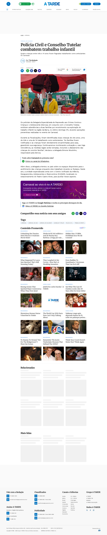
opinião (73, 508)
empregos (73, 500)
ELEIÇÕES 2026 (29, 9)
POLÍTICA (40, 9)
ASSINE (97, 4)
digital (64, 510)
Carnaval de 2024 (33, 222)
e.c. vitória (74, 498)
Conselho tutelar (59, 222)
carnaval (23, 222)
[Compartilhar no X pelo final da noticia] (80, 213)
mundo (72, 506)
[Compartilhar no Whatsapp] (27, 70)
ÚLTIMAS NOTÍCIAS (16, 9)
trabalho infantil (80, 222)
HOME (22, 35)
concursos (65, 506)
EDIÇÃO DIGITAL (96, 9)
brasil (63, 500)
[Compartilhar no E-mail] (39, 70)
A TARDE (88, 496)
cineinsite (65, 504)
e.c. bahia (73, 496)
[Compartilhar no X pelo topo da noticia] (35, 70)
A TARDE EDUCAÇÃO (91, 502)
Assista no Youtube (30, 194)
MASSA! (88, 500)
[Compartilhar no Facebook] (31, 70)
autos (63, 496)
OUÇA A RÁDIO (26, 4)
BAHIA (67, 9)
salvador (64, 512)
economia (65, 514)
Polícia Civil (69, 222)
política (73, 510)
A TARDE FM (89, 498)
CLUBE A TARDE (86, 4)
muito (72, 504)
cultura (64, 508)
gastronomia (74, 502)
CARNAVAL (27, 35)
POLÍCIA (75, 9)
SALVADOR (58, 9)
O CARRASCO (85, 9)
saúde (64, 502)
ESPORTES (49, 9)
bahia (63, 498)
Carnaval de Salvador (46, 222)
